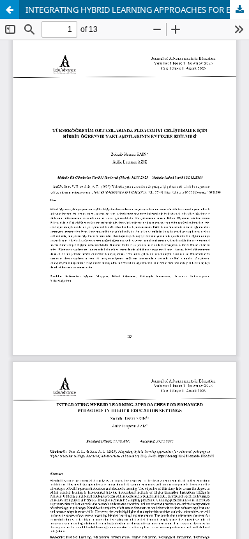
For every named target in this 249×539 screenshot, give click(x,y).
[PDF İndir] (239, 9)
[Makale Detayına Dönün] (9, 9)
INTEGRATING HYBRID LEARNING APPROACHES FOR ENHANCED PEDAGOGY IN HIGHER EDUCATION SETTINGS (137, 9)
